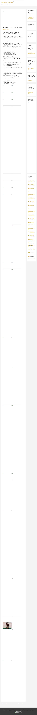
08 (31, 181)
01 (30, 180)
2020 (29, 205)
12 (28, 187)
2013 (29, 235)
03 (32, 180)
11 (34, 185)
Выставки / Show (5, 29)
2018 (29, 214)
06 (29, 181)
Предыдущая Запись (5, 703)
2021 (29, 201)
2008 (29, 256)
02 (31, 180)
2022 (29, 197)
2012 (29, 239)
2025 (29, 184)
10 (33, 185)
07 (30, 185)
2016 (29, 222)
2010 (29, 248)
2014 (29, 231)
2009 (29, 252)
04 (33, 180)
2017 (29, 218)
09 (32, 185)
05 (28, 181)
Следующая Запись (21, 703)
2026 (29, 180)
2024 (29, 188)
